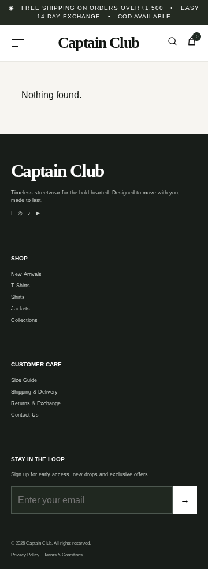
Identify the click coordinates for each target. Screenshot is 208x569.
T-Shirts (20, 286)
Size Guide (24, 380)
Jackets (20, 309)
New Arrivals (26, 274)
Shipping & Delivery (34, 392)
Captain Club (98, 42)
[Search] (172, 42)
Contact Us (25, 415)
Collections (24, 320)
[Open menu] (18, 43)
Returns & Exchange (36, 403)
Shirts (18, 297)
